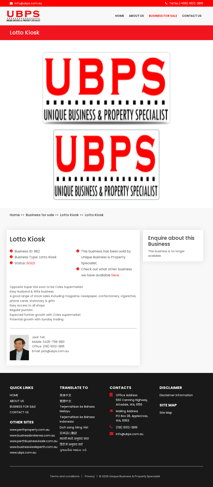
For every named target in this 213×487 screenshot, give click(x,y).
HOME (119, 16)
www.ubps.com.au (23, 452)
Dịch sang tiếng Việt (74, 427)
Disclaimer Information (176, 395)
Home (15, 215)
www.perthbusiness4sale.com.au (33, 441)
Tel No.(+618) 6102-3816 (186, 3)
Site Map (166, 413)
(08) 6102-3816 (126, 427)
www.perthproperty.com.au (30, 430)
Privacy (90, 476)
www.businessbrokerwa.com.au (32, 435)
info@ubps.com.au (28, 3)
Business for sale (40, 215)
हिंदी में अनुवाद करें (71, 444)
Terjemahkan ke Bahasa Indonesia (77, 419)
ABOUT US (136, 16)
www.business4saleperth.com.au (33, 447)
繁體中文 (65, 401)
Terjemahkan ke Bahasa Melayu (77, 409)
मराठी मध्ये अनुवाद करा (74, 439)
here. (115, 275)
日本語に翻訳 (68, 433)
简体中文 (65, 395)
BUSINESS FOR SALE (163, 16)
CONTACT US (192, 16)
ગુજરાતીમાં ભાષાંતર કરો (73, 450)
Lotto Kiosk (69, 215)
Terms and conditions (64, 476)
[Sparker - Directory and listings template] (23, 16)
